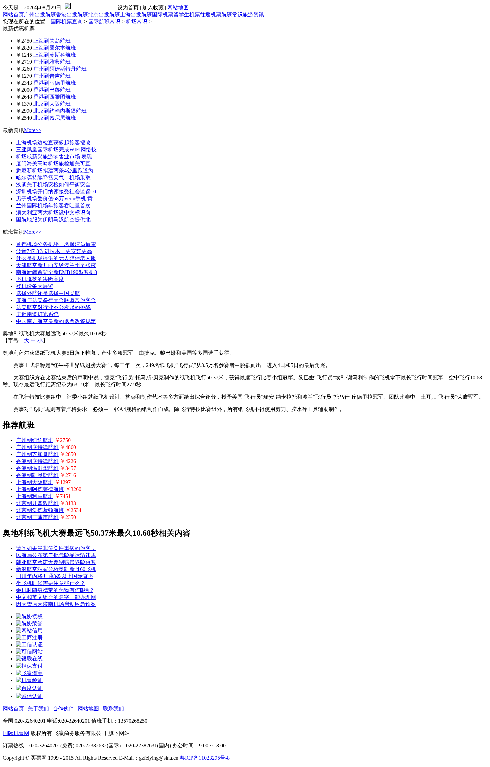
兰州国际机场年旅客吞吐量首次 (53, 205)
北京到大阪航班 (52, 104)
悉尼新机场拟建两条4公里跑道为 (54, 170)
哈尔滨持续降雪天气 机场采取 (53, 177)
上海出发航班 (136, 14)
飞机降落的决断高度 (40, 279)
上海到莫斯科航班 (54, 55)
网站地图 (178, 7)
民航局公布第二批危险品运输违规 (56, 555)
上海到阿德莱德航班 (40, 489)
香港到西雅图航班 (54, 97)
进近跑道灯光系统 (37, 314)
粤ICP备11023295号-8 (205, 758)
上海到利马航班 (34, 496)
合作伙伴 (63, 708)
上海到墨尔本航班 (54, 48)
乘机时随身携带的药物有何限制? (54, 590)
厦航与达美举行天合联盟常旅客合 (56, 300)
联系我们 (113, 708)
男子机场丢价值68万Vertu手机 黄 (54, 198)
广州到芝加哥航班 (37, 454)
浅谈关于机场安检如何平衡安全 (53, 184)
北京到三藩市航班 (37, 517)
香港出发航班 (72, 14)
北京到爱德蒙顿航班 (40, 510)
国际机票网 (16, 733)
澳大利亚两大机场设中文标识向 (53, 212)
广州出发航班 (40, 14)
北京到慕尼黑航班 (54, 118)
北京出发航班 (104, 14)
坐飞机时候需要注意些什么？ (50, 583)
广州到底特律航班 (37, 447)
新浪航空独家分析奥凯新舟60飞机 (56, 569)
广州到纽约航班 (34, 440)
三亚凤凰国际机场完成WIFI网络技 (56, 149)
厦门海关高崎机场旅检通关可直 (53, 163)
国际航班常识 (104, 21)
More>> (32, 130)
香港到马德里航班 (54, 83)
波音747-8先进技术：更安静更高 (54, 251)
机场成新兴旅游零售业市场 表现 (54, 156)
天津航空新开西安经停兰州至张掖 (56, 265)
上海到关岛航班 (52, 41)
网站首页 (13, 14)
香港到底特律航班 (37, 461)
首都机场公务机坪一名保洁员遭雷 (56, 244)
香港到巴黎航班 (52, 90)
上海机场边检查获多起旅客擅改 (53, 142)
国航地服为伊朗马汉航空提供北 (53, 219)
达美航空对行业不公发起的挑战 (53, 307)
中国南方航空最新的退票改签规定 (56, 321)
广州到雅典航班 (52, 62)
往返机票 (210, 14)
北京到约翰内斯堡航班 (60, 111)
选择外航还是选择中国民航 (48, 293)
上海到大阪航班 (34, 482)
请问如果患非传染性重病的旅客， (56, 548)
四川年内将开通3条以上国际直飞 (54, 576)
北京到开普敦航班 (37, 503)
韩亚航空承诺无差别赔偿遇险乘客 (56, 562)
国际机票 (162, 14)
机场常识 (136, 21)
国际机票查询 (67, 21)
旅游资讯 (253, 14)
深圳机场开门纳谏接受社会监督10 (56, 191)
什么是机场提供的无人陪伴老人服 (56, 258)
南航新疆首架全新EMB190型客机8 (56, 272)
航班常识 (232, 14)
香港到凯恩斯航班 (37, 475)
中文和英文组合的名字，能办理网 (56, 597)
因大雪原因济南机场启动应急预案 (56, 604)
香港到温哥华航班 (37, 468)
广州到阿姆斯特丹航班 (60, 69)
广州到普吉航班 (52, 76)
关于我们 (38, 708)
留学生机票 (186, 14)
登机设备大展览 (34, 286)
